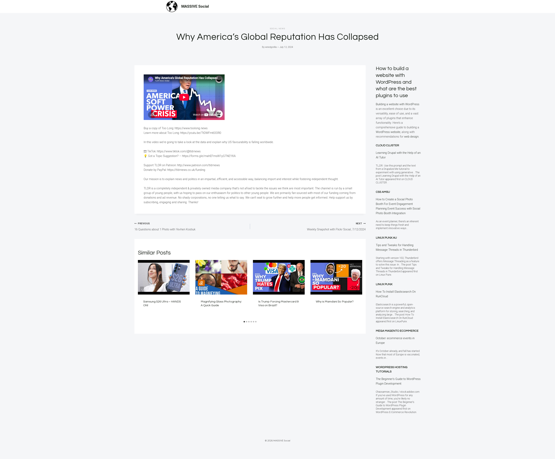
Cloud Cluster (387, 145)
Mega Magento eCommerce (397, 330)
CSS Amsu (383, 191)
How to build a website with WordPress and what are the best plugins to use (396, 82)
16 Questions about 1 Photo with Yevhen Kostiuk (164, 226)
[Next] (358, 290)
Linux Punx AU (386, 237)
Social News (277, 29)
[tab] (244, 321)
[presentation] (164, 277)
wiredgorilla (271, 47)
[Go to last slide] (142, 290)
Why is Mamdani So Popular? (335, 301)
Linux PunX (384, 284)
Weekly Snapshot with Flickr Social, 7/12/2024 (336, 226)
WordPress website (388, 132)
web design (411, 136)
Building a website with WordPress (397, 104)
